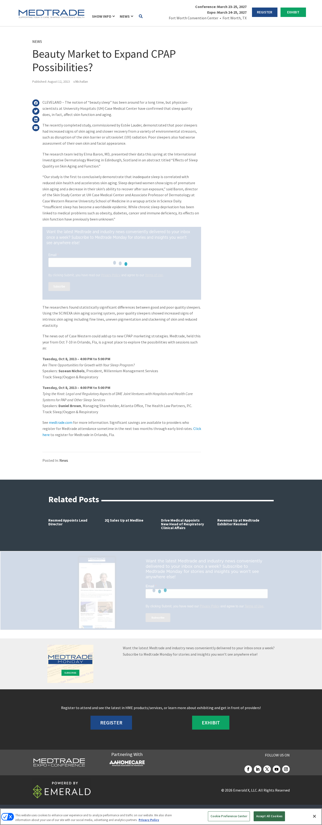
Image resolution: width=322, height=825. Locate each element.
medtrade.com (60, 422)
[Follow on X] (267, 769)
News (37, 41)
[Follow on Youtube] (276, 769)
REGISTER (264, 12)
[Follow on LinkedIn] (257, 769)
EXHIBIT (293, 12)
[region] (161, 816)
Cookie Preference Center (229, 816)
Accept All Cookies (269, 816)
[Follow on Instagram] (286, 769)
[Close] (314, 816)
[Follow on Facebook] (248, 769)
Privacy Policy (149, 820)
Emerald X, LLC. (245, 790)
